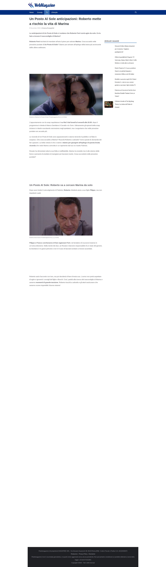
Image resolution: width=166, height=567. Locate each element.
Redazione (74, 554)
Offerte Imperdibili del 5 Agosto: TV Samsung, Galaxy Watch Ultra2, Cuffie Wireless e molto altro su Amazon (126, 60)
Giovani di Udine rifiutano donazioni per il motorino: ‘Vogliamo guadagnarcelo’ (125, 49)
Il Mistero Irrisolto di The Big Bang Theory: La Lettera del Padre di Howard (124, 104)
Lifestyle (54, 12)
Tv (47, 12)
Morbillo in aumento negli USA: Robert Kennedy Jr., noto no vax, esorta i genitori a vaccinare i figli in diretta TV (125, 82)
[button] (135, 12)
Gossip (39, 12)
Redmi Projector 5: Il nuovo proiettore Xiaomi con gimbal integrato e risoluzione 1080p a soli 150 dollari (125, 71)
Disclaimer (92, 554)
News (31, 12)
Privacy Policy (83, 554)
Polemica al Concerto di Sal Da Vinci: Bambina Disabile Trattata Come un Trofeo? (125, 93)
